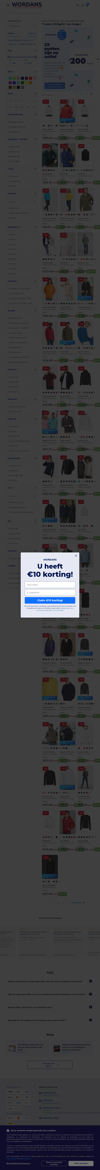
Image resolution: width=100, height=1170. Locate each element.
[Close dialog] (76, 555)
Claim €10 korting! (50, 600)
